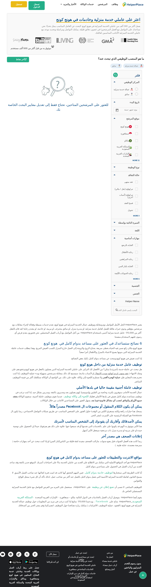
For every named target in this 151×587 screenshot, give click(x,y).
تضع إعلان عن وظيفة (102, 487)
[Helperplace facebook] (35, 554)
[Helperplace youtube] (2, 554)
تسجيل (19, 4)
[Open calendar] (117, 110)
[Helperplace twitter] (26, 554)
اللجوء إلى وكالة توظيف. (75, 396)
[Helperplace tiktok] (18, 554)
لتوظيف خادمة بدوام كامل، (98, 472)
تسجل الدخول (36, 5)
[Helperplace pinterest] (10, 554)
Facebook (101, 501)
